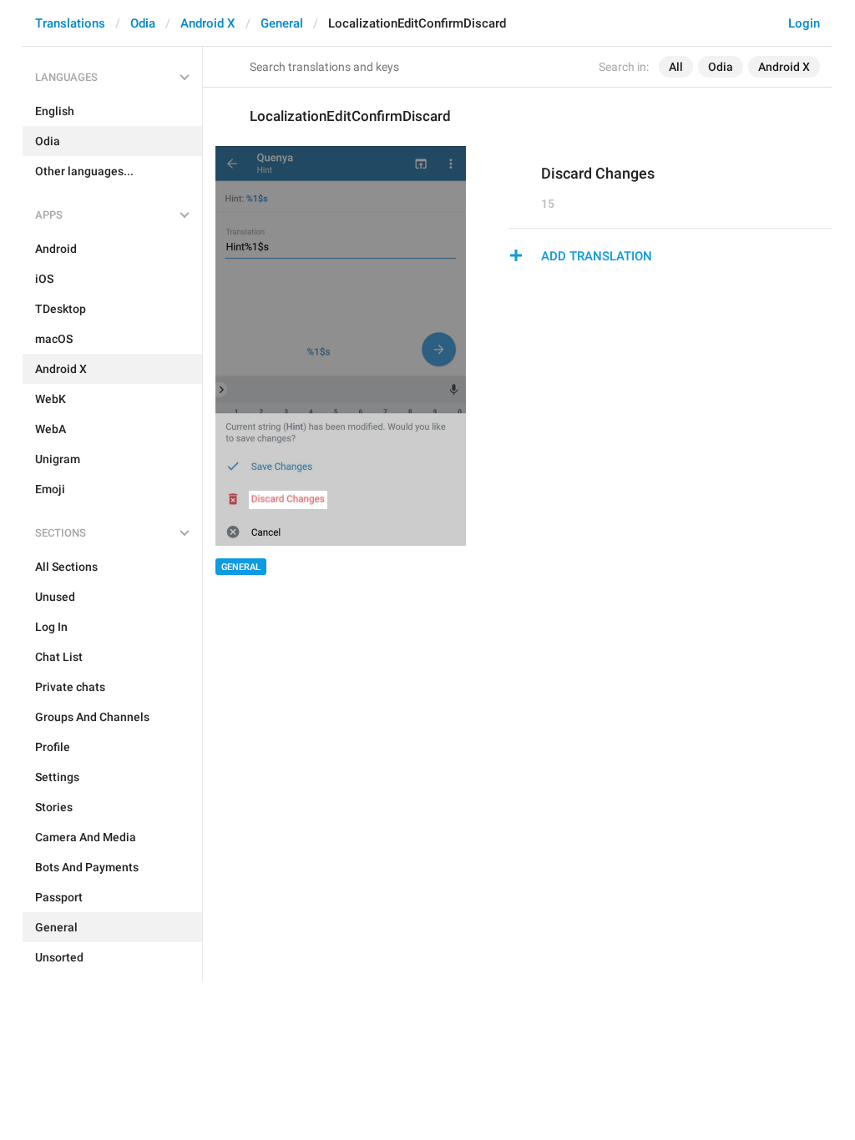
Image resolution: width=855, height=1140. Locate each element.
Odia (142, 23)
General (282, 23)
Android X (207, 23)
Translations (70, 23)
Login (804, 23)
